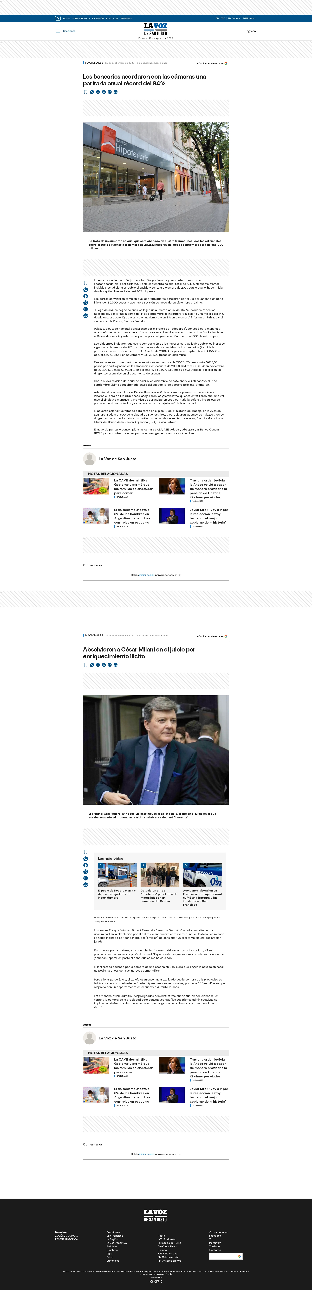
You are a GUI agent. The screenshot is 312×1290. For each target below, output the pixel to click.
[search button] (58, 18)
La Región (98, 18)
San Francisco (81, 18)
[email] (110, 92)
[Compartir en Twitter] (104, 92)
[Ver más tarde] (85, 92)
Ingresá (251, 31)
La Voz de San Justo (117, 458)
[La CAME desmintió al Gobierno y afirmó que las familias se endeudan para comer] (96, 486)
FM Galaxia (234, 18)
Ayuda (169, 1274)
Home (66, 18)
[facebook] (98, 92)
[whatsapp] (92, 92)
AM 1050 (220, 18)
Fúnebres (126, 18)
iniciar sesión (147, 575)
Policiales (112, 18)
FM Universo (249, 18)
